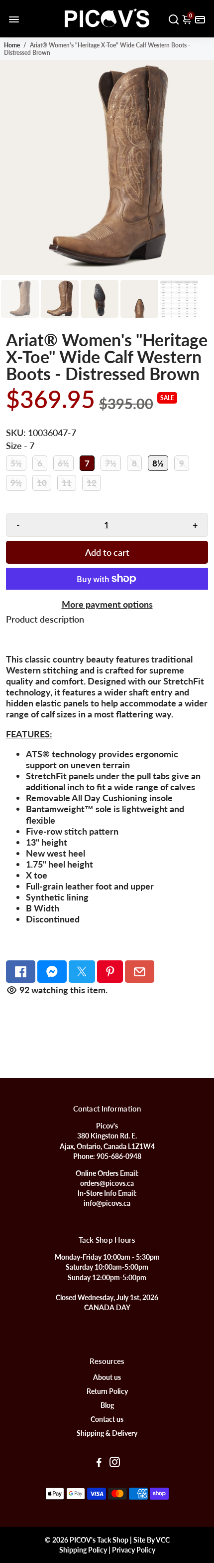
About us (107, 1377)
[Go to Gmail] (139, 971)
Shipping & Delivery (107, 1433)
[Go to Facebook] (20, 971)
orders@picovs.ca (107, 1183)
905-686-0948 (119, 1156)
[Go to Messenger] (52, 971)
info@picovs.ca (107, 1203)
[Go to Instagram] (114, 1463)
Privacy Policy (133, 1550)
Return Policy (107, 1391)
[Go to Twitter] (82, 971)
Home (12, 45)
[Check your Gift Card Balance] (200, 18)
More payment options (107, 604)
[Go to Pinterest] (110, 971)
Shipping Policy (83, 1550)
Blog (107, 1405)
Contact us (107, 1419)
